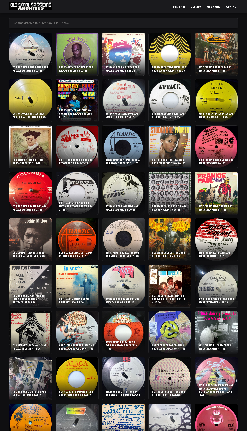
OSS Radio (214, 6)
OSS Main (179, 6)
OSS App (196, 6)
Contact (232, 6)
